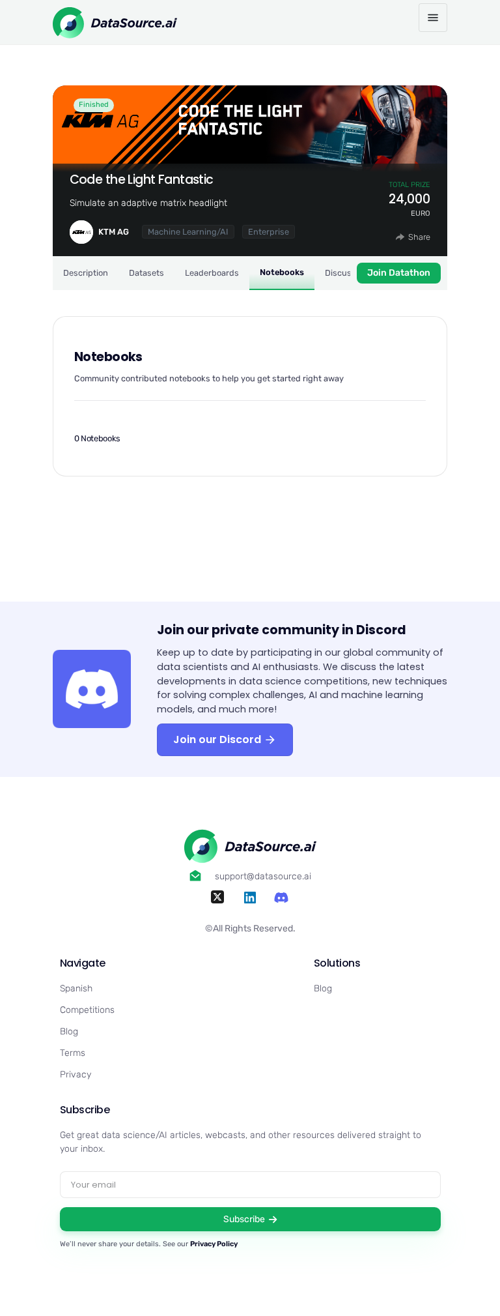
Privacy (75, 1074)
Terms (72, 1053)
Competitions (87, 1010)
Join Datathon (398, 272)
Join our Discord (218, 739)
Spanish (76, 988)
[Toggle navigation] (433, 17)
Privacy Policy (214, 1244)
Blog (69, 1031)
